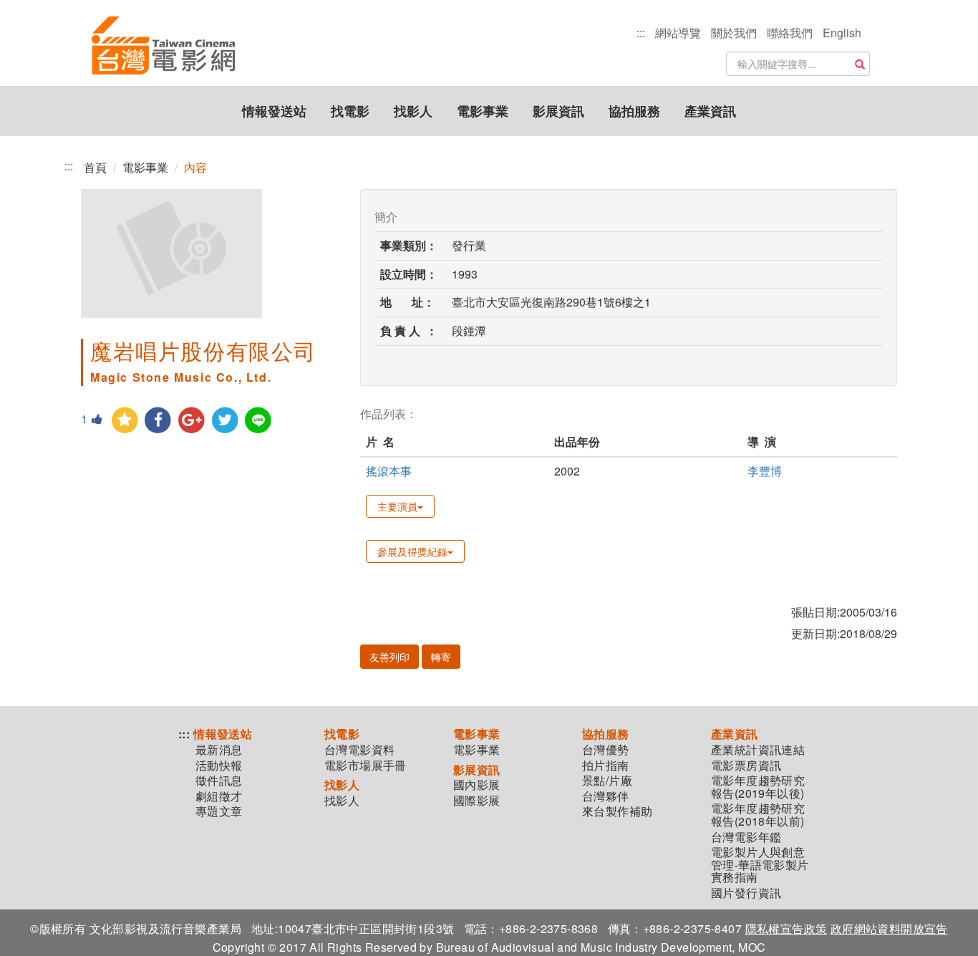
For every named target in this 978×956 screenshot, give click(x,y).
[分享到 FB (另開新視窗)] (158, 420)
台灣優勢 (605, 749)
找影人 (413, 111)
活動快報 (219, 765)
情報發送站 (274, 111)
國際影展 (476, 800)
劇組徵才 (219, 796)
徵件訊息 (219, 780)
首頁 (95, 167)
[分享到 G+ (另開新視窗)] (191, 420)
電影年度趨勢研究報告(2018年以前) (758, 814)
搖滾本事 (389, 471)
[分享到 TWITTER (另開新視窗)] (225, 420)
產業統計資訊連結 (758, 749)
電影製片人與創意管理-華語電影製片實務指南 (760, 865)
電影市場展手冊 (365, 765)
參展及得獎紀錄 (412, 551)
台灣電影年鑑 (746, 837)
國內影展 (476, 784)
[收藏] (125, 420)
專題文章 (219, 811)
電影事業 (482, 111)
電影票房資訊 (746, 765)
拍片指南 (605, 765)
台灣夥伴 (605, 796)
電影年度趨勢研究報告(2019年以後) (758, 786)
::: (640, 32)
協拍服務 (634, 111)
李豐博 (764, 471)
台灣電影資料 (359, 749)
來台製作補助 (617, 811)
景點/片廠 (607, 780)
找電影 (350, 111)
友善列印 (389, 657)
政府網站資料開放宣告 (889, 928)
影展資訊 (558, 111)
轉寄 (441, 657)
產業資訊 (710, 111)
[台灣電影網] (163, 46)
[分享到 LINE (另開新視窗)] (258, 420)
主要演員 (397, 506)
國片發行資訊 (746, 893)
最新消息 (219, 749)
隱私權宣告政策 (786, 928)
